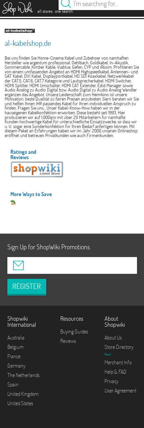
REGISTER (26, 286)
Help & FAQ (115, 371)
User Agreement (120, 390)
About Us (113, 337)
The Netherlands (23, 375)
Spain (12, 384)
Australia (15, 337)
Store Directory (118, 347)
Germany (16, 365)
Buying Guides (74, 331)
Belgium (15, 347)
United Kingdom (23, 393)
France (13, 356)
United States (20, 403)
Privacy (111, 381)
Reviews (68, 341)
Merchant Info (118, 362)
